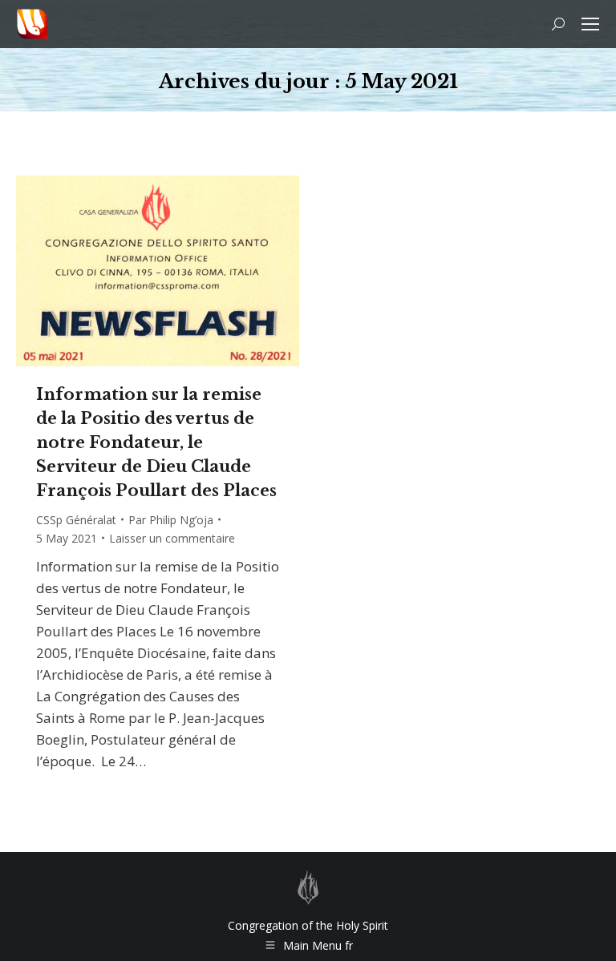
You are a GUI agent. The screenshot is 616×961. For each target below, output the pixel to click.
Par (170, 519)
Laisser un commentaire (172, 538)
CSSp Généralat (76, 519)
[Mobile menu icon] (590, 24)
